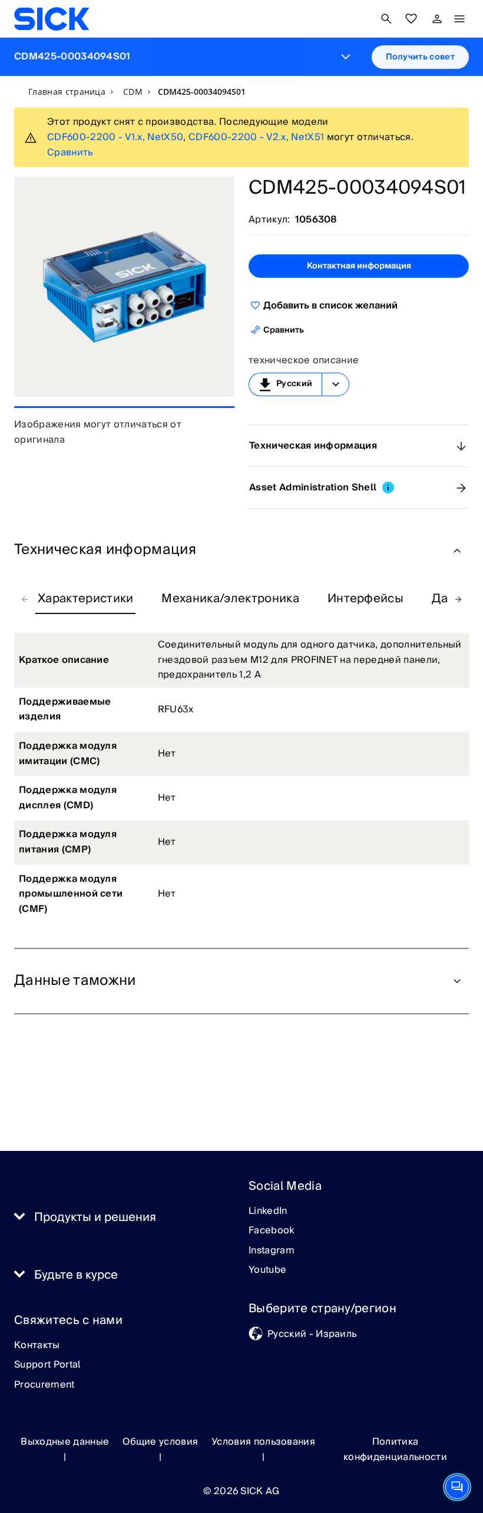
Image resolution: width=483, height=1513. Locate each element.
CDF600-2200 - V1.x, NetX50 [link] (115, 137)
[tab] (85, 599)
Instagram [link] (272, 1251)
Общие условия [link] (160, 1442)
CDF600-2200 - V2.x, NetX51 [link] (256, 137)
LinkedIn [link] (268, 1211)
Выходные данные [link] (65, 1442)
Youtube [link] (267, 1270)
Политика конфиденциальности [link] (395, 1449)
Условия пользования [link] (263, 1442)
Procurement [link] (44, 1385)
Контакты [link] (37, 1345)
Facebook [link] (272, 1231)
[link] (51, 19)
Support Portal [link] (47, 1365)
